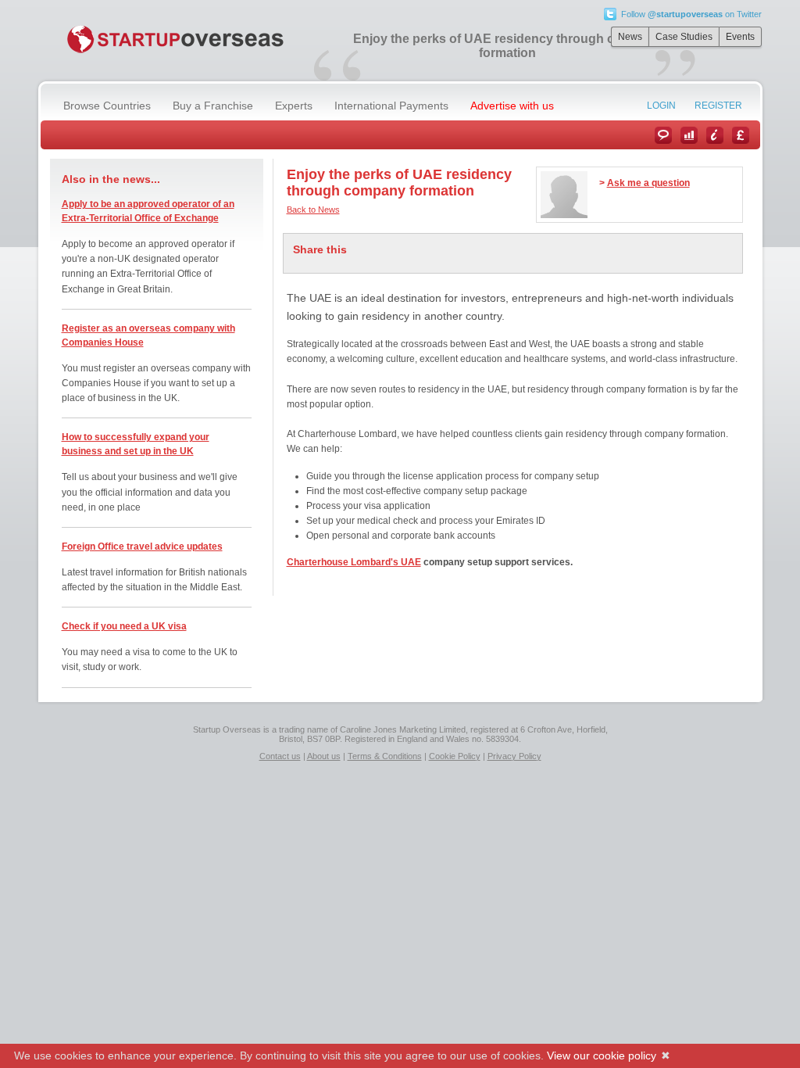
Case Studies (683, 36)
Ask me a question (648, 182)
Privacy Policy (514, 756)
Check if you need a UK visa (124, 626)
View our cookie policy (601, 1055)
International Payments (391, 105)
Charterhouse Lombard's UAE (354, 562)
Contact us (280, 756)
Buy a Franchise (213, 105)
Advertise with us (512, 105)
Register (718, 105)
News (630, 36)
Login (661, 105)
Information (714, 135)
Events (740, 36)
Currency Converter (740, 135)
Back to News (313, 209)
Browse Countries (107, 105)
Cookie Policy (454, 756)
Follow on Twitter (691, 14)
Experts (293, 105)
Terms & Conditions (385, 756)
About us (324, 756)
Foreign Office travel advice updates (142, 546)
